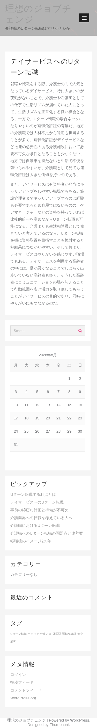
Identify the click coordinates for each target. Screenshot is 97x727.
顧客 (13, 642)
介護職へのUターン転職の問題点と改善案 (46, 533)
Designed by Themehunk (48, 725)
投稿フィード (22, 683)
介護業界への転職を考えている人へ (41, 518)
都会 (80, 634)
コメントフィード (25, 690)
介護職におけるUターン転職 (35, 526)
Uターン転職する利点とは (33, 495)
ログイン (18, 675)
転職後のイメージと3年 (30, 541)
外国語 (57, 634)
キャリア (33, 634)
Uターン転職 (18, 634)
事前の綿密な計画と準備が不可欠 (39, 510)
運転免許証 (69, 634)
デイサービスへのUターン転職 (37, 502)
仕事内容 (45, 634)
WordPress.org (23, 698)
